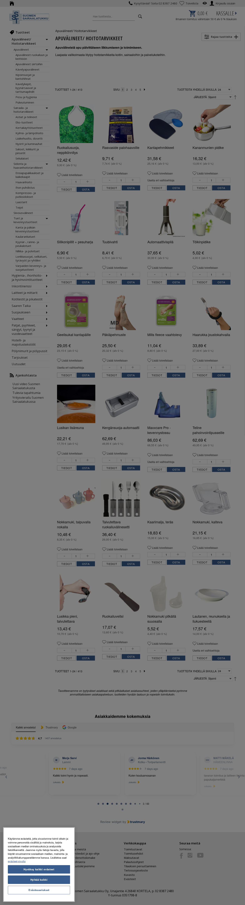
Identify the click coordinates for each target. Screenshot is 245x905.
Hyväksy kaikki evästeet (39, 869)
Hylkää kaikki (39, 879)
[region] (39, 864)
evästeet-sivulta (16, 861)
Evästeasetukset (39, 890)
